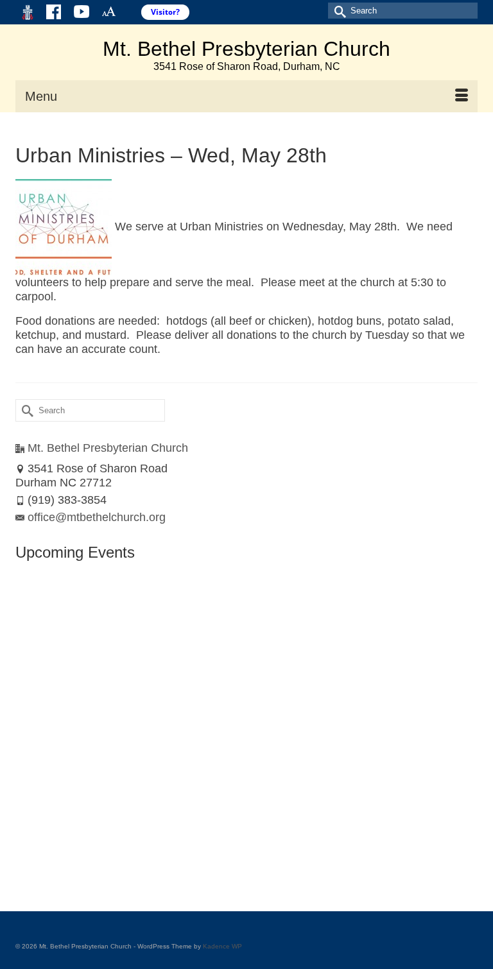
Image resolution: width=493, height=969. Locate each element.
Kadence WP (222, 946)
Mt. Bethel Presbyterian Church (246, 48)
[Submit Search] (337, 11)
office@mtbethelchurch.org (97, 517)
